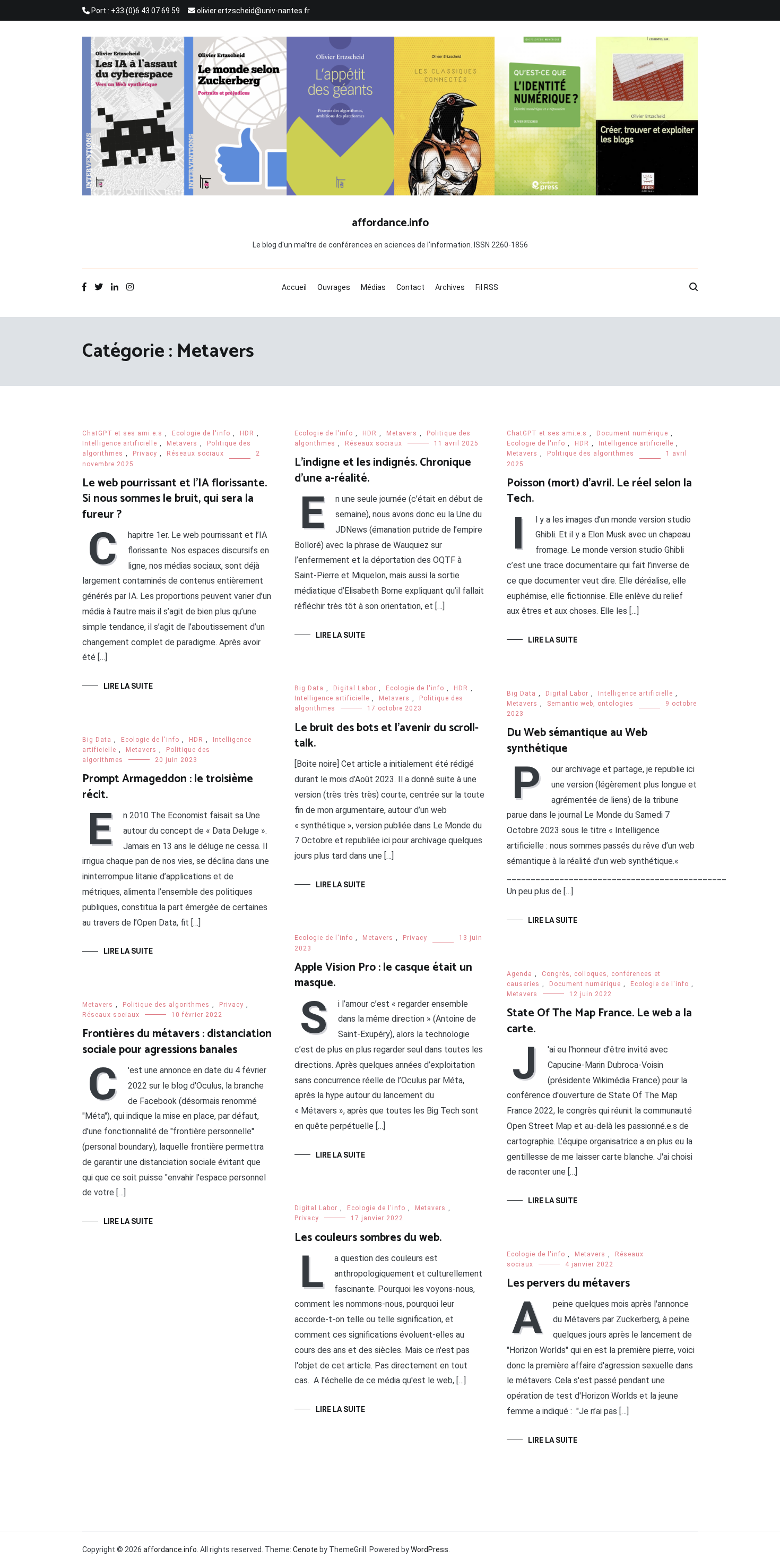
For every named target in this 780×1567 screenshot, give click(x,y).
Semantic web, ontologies (590, 703)
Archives (450, 287)
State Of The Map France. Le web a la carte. (599, 1021)
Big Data (309, 688)
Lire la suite (128, 686)
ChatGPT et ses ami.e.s (122, 433)
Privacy (145, 453)
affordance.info (390, 223)
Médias (373, 287)
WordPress (429, 1549)
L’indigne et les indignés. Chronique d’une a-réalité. (382, 470)
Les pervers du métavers (568, 1283)
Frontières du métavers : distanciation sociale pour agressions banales (177, 1041)
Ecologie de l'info (201, 433)
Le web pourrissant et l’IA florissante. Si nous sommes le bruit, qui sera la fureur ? (174, 499)
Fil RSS (486, 287)
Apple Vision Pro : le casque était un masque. (383, 975)
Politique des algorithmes (590, 453)
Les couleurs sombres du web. (367, 1238)
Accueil (294, 287)
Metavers (182, 443)
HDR (247, 433)
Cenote (305, 1549)
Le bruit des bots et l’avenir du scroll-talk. (386, 735)
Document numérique (632, 433)
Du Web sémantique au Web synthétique (577, 740)
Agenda (519, 974)
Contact (410, 287)
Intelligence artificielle (119, 443)
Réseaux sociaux (195, 453)
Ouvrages (333, 287)
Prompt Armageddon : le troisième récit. (167, 786)
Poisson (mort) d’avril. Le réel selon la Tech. (599, 491)
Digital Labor (354, 688)
